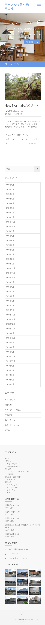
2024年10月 (10, 278)
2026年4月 (10, 203)
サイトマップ (12, 464)
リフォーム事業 (13, 487)
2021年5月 (10, 352)
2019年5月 (10, 375)
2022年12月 (10, 324)
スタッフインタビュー (14, 410)
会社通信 (8, 415)
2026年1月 (10, 217)
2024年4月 (10, 301)
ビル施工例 (11, 479)
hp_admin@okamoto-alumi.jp (19, 558)
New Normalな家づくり (22, 105)
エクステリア (27, 22)
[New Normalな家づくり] (23, 86)
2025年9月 (10, 231)
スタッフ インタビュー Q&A (18, 472)
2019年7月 (10, 370)
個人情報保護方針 (13, 466)
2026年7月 (10, 189)
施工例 (7, 430)
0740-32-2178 (13, 554)
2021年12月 (10, 338)
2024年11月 (10, 273)
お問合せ (8, 461)
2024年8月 (10, 287)
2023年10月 (10, 319)
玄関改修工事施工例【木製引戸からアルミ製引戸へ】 (22, 526)
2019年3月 (10, 384)
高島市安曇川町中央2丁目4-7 (18, 549)
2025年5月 (10, 245)
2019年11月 (10, 361)
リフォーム (28, 139)
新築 (8, 493)
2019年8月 (10, 366)
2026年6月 (10, 194)
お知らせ (8, 405)
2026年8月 (10, 185)
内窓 (35, 139)
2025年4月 (10, 250)
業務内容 (8, 482)
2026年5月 (10, 199)
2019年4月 (10, 380)
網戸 (7, 144)
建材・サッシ (22, 135)
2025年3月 (10, 254)
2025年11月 (10, 222)
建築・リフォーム (12, 139)
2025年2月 (10, 259)
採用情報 (10, 474)
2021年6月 (10, 347)
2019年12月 (10, 356)
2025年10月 (10, 226)
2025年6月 (10, 240)
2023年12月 (10, 315)
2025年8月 (10, 236)
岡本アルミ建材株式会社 (17, 6)
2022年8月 (10, 333)
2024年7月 (10, 291)
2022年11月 (10, 329)
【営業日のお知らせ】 (13, 505)
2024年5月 (10, 296)
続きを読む (32, 42)
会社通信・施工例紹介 (13, 477)
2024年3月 (10, 305)
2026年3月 (10, 208)
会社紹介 (8, 469)
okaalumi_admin (19, 111)
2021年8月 (10, 342)
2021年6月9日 (16, 114)
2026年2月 (10, 213)
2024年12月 (10, 268)
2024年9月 (10, 282)
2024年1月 (10, 310)
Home (7, 458)
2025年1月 (10, 264)
